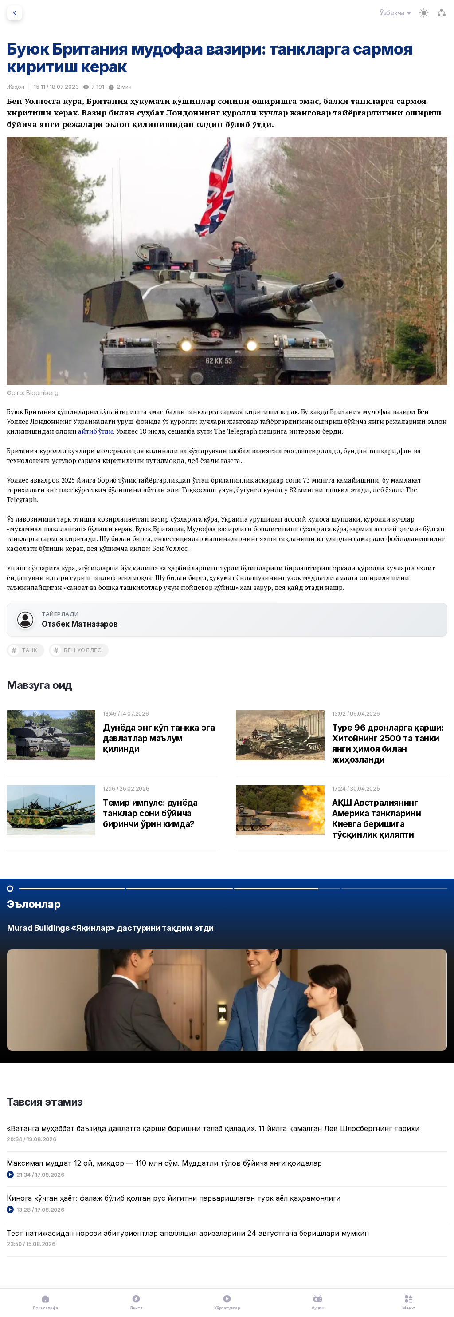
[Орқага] (14, 12)
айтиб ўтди (95, 431)
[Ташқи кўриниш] (424, 13)
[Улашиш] (441, 13)
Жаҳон (15, 86)
